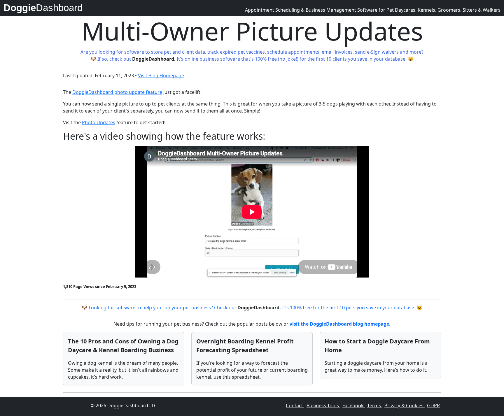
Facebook (353, 405)
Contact (295, 405)
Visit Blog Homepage (161, 75)
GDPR (433, 405)
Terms (374, 405)
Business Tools (323, 405)
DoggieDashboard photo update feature (117, 92)
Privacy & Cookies (404, 405)
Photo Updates (98, 122)
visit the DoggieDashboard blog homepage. (340, 324)
